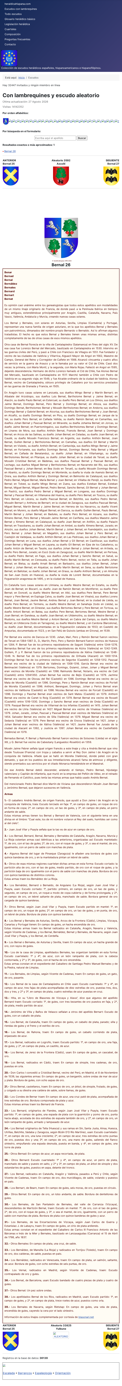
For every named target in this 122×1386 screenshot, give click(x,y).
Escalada (9, 1373)
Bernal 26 (10, 151)
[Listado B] (11, 121)
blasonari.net (86, 1317)
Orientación (63, 1373)
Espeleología (43, 1373)
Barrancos (25, 1373)
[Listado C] (15, 121)
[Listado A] (6, 121)
